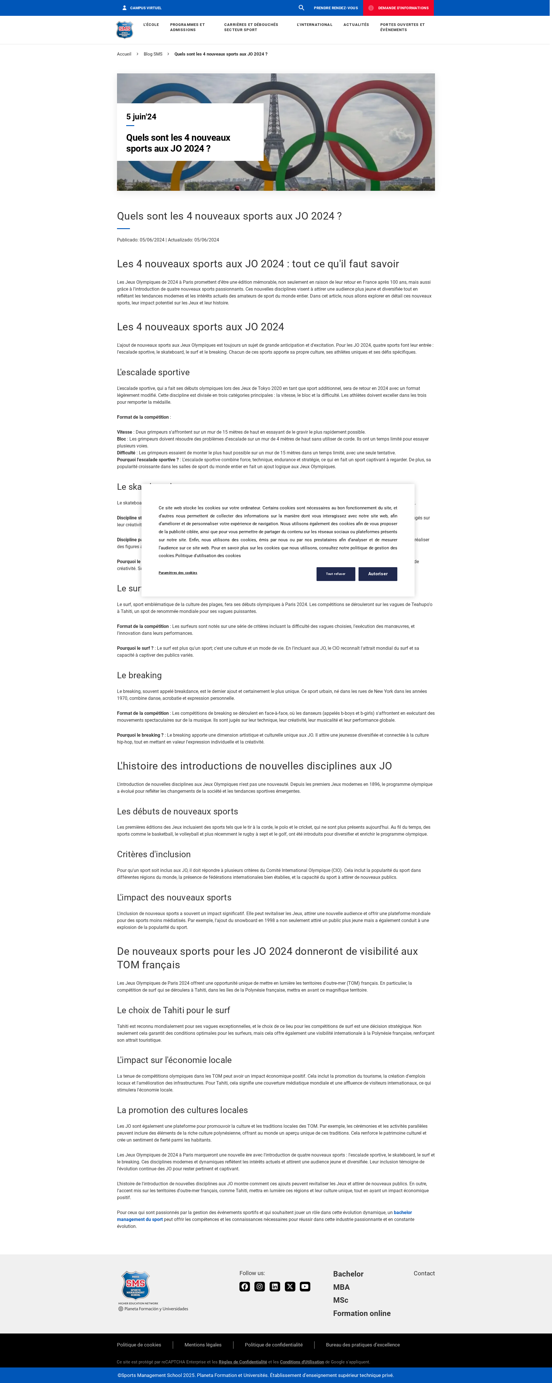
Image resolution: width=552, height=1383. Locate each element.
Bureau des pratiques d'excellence (363, 1345)
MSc (340, 1300)
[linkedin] (275, 1286)
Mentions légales (203, 1345)
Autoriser (378, 573)
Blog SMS (153, 54)
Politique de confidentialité (274, 1345)
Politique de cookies (139, 1345)
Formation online (362, 1313)
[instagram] (259, 1286)
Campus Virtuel (146, 8)
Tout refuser (336, 574)
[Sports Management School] (124, 30)
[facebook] (244, 1286)
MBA (341, 1287)
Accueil (124, 54)
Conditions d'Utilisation (302, 1362)
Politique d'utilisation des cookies (208, 555)
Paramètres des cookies (178, 573)
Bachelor (348, 1274)
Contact (424, 1273)
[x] (290, 1286)
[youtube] (305, 1286)
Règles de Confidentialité (243, 1362)
